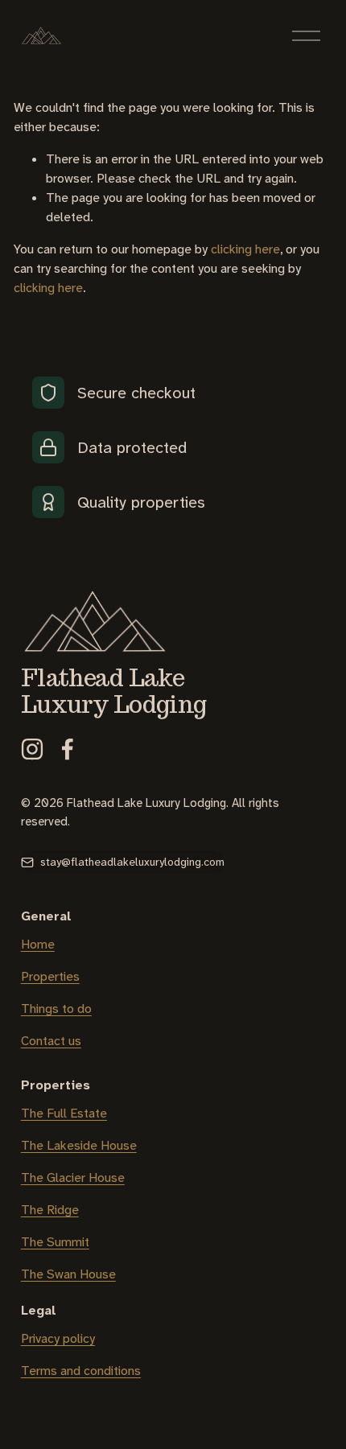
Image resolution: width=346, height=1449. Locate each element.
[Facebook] (67, 749)
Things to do (56, 1008)
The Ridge (50, 1209)
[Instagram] (32, 749)
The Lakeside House (79, 1145)
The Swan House (68, 1274)
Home (38, 944)
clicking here (245, 249)
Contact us (51, 1040)
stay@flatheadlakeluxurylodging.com (132, 862)
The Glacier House (73, 1177)
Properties (50, 976)
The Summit (55, 1241)
